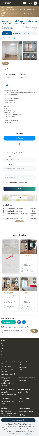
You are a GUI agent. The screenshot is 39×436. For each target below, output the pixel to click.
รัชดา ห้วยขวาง (5, 398)
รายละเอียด (6, 85)
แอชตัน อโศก (4, 392)
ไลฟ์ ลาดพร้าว (22, 381)
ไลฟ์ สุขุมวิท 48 (5, 385)
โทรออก (21, 138)
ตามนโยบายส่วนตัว (22, 182)
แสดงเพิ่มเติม (19, 221)
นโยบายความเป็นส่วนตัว (26, 411)
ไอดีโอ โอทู (21, 401)
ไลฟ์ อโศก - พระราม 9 (7, 367)
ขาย (2, 343)
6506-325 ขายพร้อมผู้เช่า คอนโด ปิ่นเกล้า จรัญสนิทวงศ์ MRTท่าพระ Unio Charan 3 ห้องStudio (28, 297)
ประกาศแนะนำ (10, 7)
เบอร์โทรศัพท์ (8, 165)
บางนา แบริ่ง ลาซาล (24, 398)
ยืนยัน (19, 188)
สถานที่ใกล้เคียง (7, 205)
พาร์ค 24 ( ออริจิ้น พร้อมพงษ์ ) (9, 394)
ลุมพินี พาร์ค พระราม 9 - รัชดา (9, 374)
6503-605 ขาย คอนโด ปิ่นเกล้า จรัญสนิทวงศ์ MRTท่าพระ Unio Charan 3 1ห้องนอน (10, 297)
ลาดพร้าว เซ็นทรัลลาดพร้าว (26, 378)
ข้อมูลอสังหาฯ (7, 69)
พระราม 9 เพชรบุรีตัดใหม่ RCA (9, 413)
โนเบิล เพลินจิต (22, 367)
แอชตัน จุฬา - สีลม (23, 392)
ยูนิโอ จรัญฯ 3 (4, 12)
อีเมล (5, 174)
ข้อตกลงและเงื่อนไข (25, 408)
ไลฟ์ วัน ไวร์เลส (22, 365)
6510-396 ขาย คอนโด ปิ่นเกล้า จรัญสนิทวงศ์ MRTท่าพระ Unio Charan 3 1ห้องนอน (28, 260)
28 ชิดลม (20, 369)
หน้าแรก (3, 7)
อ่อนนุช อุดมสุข (5, 378)
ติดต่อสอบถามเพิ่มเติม (7, 318)
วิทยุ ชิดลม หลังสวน (24, 362)
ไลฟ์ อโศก (4, 371)
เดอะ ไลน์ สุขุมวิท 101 (7, 383)
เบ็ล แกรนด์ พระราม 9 (7, 369)
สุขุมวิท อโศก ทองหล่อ (7, 389)
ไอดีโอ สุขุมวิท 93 (6, 381)
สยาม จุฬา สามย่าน (24, 389)
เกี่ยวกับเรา (22, 415)
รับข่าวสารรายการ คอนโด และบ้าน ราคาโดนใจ (15, 327)
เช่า (2, 345)
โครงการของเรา (5, 357)
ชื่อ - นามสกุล (7, 156)
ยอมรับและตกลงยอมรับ (11, 182)
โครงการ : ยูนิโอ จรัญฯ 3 (31, 29)
